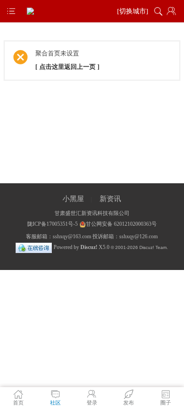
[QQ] (34, 247)
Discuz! (88, 247)
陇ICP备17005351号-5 (52, 224)
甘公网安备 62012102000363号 (121, 224)
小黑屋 (73, 198)
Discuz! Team (153, 247)
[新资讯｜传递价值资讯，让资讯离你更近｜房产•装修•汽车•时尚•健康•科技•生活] (92, 11)
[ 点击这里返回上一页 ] (67, 66)
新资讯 (110, 198)
